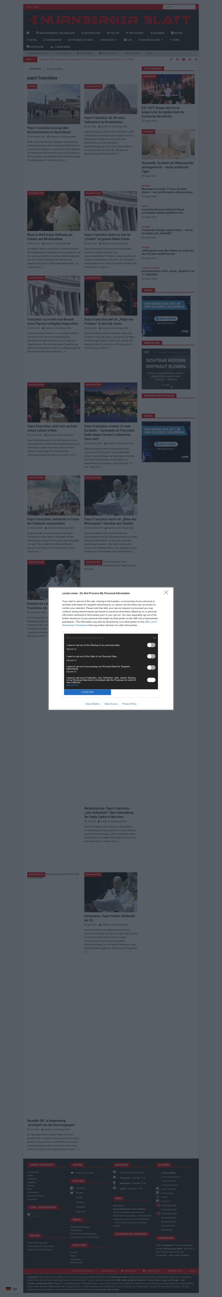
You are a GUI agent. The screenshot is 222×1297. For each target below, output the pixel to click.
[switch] (151, 645)
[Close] (167, 593)
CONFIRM (88, 692)
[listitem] (111, 638)
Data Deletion (93, 703)
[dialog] (111, 648)
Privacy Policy (129, 703)
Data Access (111, 703)
